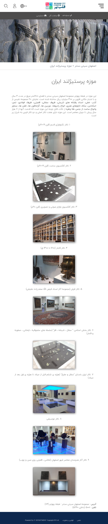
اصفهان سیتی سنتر (85, 66)
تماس (79, 520)
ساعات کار (53, 15)
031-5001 (66, 15)
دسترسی (40, 15)
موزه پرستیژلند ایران (61, 66)
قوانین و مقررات (67, 520)
